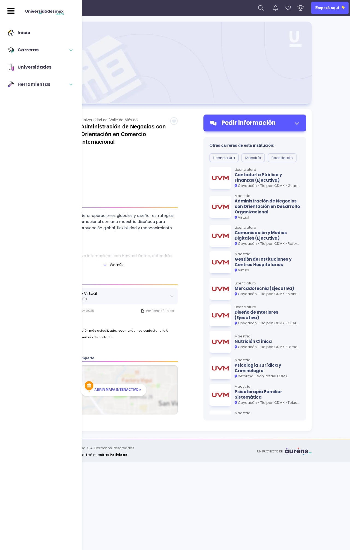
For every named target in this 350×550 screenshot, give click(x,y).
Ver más (117, 264)
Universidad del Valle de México (109, 119)
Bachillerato (282, 157)
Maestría (253, 157)
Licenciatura (224, 157)
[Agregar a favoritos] (174, 121)
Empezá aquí (327, 7)
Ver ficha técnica (160, 310)
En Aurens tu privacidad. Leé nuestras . (83, 454)
